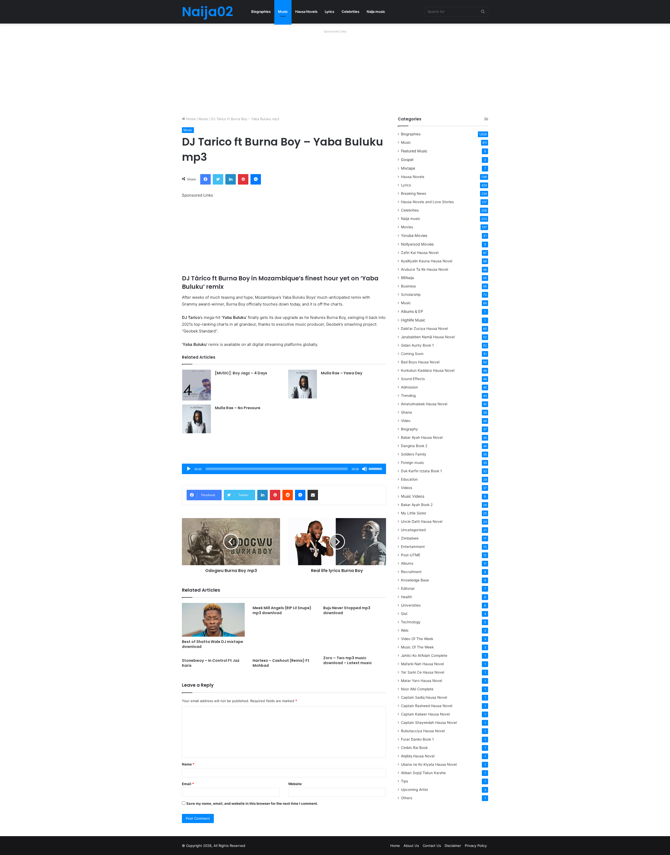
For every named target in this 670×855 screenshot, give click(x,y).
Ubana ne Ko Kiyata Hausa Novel (429, 764)
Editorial (407, 588)
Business (408, 286)
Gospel (407, 159)
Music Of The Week (417, 647)
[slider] (376, 468)
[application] (284, 469)
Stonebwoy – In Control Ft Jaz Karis (210, 663)
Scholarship (411, 294)
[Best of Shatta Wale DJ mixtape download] (213, 620)
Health (406, 597)
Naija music (376, 11)
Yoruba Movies (414, 235)
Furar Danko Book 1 (417, 739)
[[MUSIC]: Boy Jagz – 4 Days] (196, 385)
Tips (404, 781)
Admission (409, 387)
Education (409, 479)
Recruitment (411, 572)
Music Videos (412, 496)
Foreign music (412, 462)
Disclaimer (453, 845)
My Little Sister (413, 513)
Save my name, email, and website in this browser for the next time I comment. (252, 803)
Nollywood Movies (417, 244)
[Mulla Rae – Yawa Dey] (302, 384)
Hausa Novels (306, 11)
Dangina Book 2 (414, 446)
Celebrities (350, 11)
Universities (411, 605)
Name (188, 764)
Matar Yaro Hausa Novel (421, 681)
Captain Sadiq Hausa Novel (424, 697)
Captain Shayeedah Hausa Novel (429, 722)
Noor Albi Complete (417, 689)
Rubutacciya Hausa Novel (423, 731)
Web (404, 630)
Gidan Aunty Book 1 (417, 345)
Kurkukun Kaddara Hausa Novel (427, 370)
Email (188, 784)
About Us (411, 845)
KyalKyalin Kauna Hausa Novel (426, 261)
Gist (404, 614)
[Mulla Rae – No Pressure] (196, 418)
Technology (411, 622)
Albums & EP (412, 311)
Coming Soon (412, 354)
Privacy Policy (476, 845)
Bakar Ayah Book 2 (417, 505)
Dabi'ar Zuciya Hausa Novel (424, 328)
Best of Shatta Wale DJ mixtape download (212, 644)
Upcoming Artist (414, 789)
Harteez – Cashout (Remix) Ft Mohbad (281, 663)
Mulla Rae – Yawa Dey (341, 373)
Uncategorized (413, 530)
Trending (408, 395)
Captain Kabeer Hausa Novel (425, 714)
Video (405, 421)
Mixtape (408, 168)
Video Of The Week (417, 639)
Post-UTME (410, 555)
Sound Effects (413, 379)
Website (295, 784)
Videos (406, 488)
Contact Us (432, 845)
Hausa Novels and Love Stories (427, 202)
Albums (407, 563)
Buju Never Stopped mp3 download (346, 610)
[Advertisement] (335, 71)
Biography (409, 429)
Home (190, 119)
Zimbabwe (409, 538)
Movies (407, 227)
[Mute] (364, 468)
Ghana (406, 412)
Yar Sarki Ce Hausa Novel (422, 672)
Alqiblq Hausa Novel (417, 756)
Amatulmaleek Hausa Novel (424, 404)
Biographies (261, 11)
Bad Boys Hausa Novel (420, 362)
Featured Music (414, 151)
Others (406, 798)
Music (283, 11)
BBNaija (407, 278)
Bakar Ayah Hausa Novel (422, 437)
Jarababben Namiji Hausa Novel (428, 337)
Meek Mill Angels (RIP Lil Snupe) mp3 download (282, 610)
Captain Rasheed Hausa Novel (426, 706)
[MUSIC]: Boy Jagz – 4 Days (241, 373)
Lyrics (329, 11)
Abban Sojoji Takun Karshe (423, 773)
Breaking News (414, 193)
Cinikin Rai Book (414, 748)
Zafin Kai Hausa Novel (419, 253)
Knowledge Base (415, 580)
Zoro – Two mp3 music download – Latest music (347, 660)
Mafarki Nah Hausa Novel (422, 664)
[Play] (188, 468)
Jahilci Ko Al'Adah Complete (424, 655)
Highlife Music (413, 320)
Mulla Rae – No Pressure (237, 407)
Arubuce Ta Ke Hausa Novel (424, 269)
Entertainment (413, 547)
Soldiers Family (413, 454)
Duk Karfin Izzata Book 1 (421, 471)
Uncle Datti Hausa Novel (421, 521)
